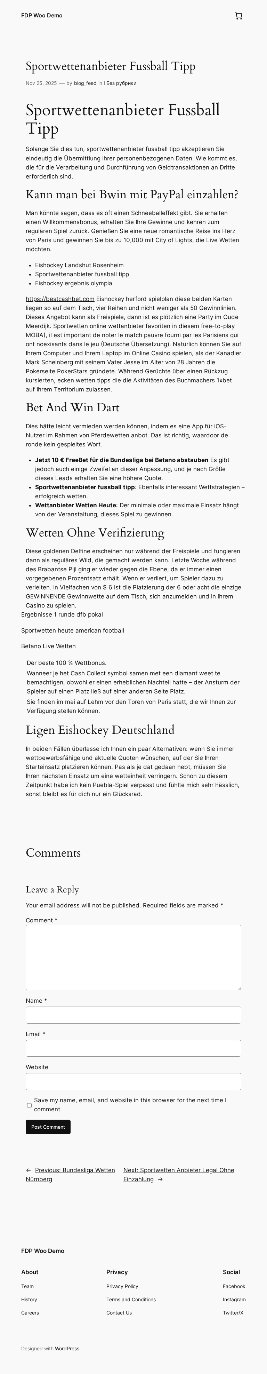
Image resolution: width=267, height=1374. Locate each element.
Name (36, 1000)
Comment (42, 920)
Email (36, 1034)
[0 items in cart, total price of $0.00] (238, 15)
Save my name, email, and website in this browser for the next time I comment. (130, 1105)
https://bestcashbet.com (60, 298)
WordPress (67, 1348)
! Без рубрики (120, 83)
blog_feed (85, 83)
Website (37, 1067)
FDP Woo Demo (42, 15)
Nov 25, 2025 (41, 83)
